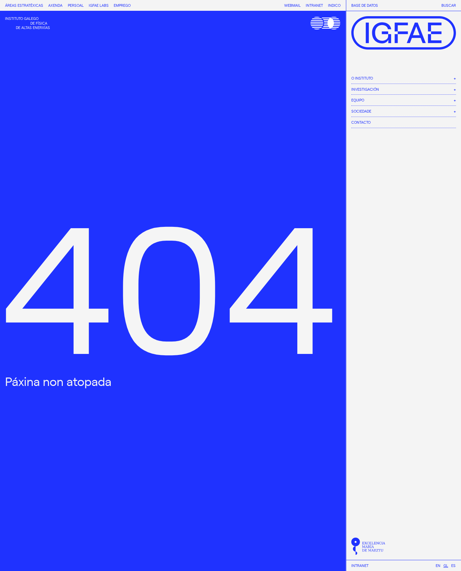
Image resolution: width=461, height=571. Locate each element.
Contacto (361, 122)
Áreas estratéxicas (24, 5)
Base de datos (364, 5)
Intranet (360, 565)
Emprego (122, 5)
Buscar (448, 5)
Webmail (292, 5)
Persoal (76, 5)
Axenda (55, 5)
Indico (334, 5)
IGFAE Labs (99, 5)
